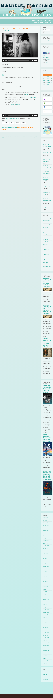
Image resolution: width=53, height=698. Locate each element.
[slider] (35, 60)
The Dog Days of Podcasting (11, 86)
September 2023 (46, 550)
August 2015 (45, 648)
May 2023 (45, 556)
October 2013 (45, 660)
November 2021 (46, 566)
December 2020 (46, 579)
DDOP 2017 (18, 127)
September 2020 (46, 584)
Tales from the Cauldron (47, 266)
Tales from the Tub (13, 127)
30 (47, 84)
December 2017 (46, 625)
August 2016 (45, 640)
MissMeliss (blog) (47, 20)
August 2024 (45, 543)
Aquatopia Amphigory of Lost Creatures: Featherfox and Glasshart (47, 282)
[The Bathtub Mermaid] (26, 18)
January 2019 (45, 607)
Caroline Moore (37, 696)
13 (43, 80)
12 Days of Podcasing (47, 218)
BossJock (27, 94)
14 (44, 80)
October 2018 (45, 614)
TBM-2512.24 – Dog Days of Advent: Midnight (46, 179)
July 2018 (44, 619)
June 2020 (45, 591)
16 (47, 80)
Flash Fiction (31, 127)
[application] (20, 60)
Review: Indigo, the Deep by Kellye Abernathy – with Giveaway (47, 438)
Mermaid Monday (46, 252)
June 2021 (45, 571)
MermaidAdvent (46, 254)
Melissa (9, 30)
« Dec (44, 88)
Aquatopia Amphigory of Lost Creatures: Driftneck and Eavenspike (47, 309)
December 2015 (46, 642)
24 (48, 82)
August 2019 (45, 604)
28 (44, 84)
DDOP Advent (45, 227)
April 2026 (45, 520)
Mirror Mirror (45, 257)
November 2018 (46, 612)
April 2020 (45, 596)
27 (43, 84)
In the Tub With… (46, 241)
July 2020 (44, 589)
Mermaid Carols (46, 246)
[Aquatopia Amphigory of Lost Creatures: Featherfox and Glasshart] (47, 291)
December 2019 (46, 599)
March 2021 (45, 576)
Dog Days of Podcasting (5, 127)
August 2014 (45, 655)
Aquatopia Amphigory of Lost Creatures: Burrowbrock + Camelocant (47, 343)
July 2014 (44, 658)
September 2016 (46, 637)
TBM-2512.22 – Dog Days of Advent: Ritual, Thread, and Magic (47, 200)
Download (16, 118)
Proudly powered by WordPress (18, 696)
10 (48, 78)
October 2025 (45, 527)
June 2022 (45, 563)
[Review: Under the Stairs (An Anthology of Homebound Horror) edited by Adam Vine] (47, 494)
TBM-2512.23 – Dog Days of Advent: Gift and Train (46, 192)
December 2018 (46, 609)
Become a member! (46, 40)
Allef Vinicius (11, 104)
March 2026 (45, 522)
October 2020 (45, 581)
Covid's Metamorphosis (47, 224)
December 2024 (46, 540)
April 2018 (45, 622)
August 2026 (45, 517)
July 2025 (44, 535)
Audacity (7, 96)
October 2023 (45, 548)
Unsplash (18, 104)
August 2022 (45, 561)
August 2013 (45, 663)
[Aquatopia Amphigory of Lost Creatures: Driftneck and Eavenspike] (47, 318)
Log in (44, 671)
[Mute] (32, 60)
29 (46, 84)
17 (48, 80)
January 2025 (45, 538)
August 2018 (45, 617)
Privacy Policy (48, 22)
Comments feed (45, 677)
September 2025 (46, 530)
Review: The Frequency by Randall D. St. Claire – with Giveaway (47, 389)
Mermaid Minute (46, 249)
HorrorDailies (45, 239)
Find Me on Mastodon (47, 50)
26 (51, 82)
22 (46, 82)
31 (48, 84)
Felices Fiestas (45, 236)
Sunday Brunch (46, 259)
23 (47, 82)
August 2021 (45, 568)
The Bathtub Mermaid (47, 124)
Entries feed (45, 674)
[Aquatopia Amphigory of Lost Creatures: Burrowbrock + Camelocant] (47, 356)
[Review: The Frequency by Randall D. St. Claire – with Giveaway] (47, 404)
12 (51, 78)
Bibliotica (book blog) (37, 20)
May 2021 (45, 573)
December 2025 (46, 525)
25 (49, 82)
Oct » (46, 88)
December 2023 (46, 545)
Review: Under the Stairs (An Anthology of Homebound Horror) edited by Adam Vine (47, 475)
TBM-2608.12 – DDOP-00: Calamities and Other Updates (47, 160)
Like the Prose (45, 244)
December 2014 (46, 650)
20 (43, 82)
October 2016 (45, 635)
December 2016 (46, 632)
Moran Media (33, 97)
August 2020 (45, 586)
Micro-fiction (4, 129)
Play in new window (9, 118)
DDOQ (44, 229)
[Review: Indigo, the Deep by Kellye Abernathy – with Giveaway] (47, 455)
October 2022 (45, 558)
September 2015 (46, 645)
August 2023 (45, 553)
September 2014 (46, 653)
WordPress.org (45, 679)
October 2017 (45, 627)
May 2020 (45, 594)
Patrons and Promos (38, 22)
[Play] (3, 60)
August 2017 (45, 630)
